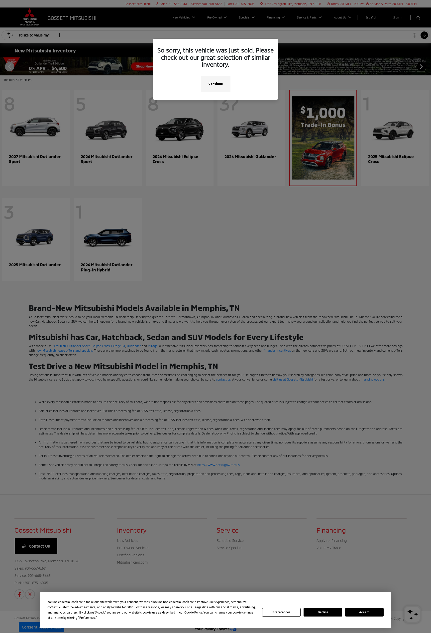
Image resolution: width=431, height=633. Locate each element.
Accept (364, 612)
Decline (323, 612)
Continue (216, 84)
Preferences (281, 612)
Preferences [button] (87, 618)
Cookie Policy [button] (193, 612)
